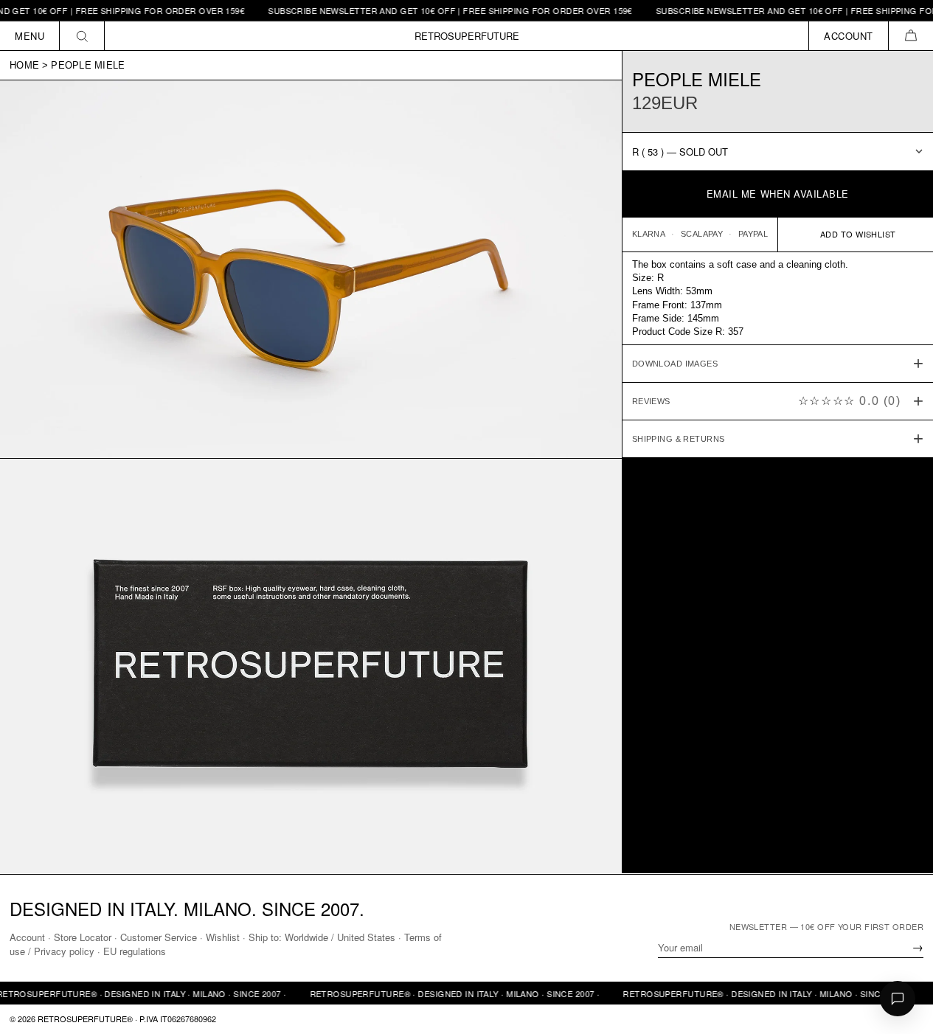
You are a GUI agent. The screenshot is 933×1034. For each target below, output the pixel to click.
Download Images (675, 362)
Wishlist (223, 937)
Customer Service (158, 937)
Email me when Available (778, 194)
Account (27, 937)
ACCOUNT (848, 36)
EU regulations (134, 951)
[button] (910, 35)
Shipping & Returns (678, 438)
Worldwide (306, 937)
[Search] (82, 35)
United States (366, 937)
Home (24, 65)
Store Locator (82, 937)
